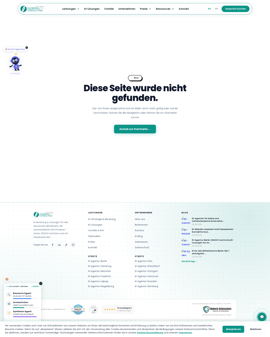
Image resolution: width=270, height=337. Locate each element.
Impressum (141, 241)
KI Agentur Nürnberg (146, 286)
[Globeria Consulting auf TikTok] (66, 245)
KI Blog (139, 236)
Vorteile (109, 8)
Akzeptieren (233, 329)
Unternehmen (126, 8)
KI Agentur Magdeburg (101, 286)
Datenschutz (142, 247)
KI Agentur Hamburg (99, 266)
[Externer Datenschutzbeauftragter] (93, 309)
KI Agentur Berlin (97, 261)
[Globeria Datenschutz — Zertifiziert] (78, 309)
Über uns (140, 219)
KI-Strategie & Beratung (102, 219)
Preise (91, 241)
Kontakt (184, 8)
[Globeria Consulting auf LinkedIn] (59, 245)
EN (216, 8)
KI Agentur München (99, 271)
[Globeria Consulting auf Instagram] (73, 245)
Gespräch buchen (235, 8)
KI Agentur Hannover (146, 276)
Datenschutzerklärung (150, 332)
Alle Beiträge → (190, 261)
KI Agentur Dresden (146, 281)
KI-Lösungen (92, 8)
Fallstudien (94, 236)
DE (209, 8)
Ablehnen (255, 329)
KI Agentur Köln (143, 261)
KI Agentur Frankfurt (99, 276)
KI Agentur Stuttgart (146, 271)
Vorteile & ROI (96, 230)
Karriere (139, 230)
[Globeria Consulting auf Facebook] (52, 245)
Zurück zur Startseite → (135, 129)
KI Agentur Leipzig (98, 281)
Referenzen (141, 224)
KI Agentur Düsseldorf (147, 266)
